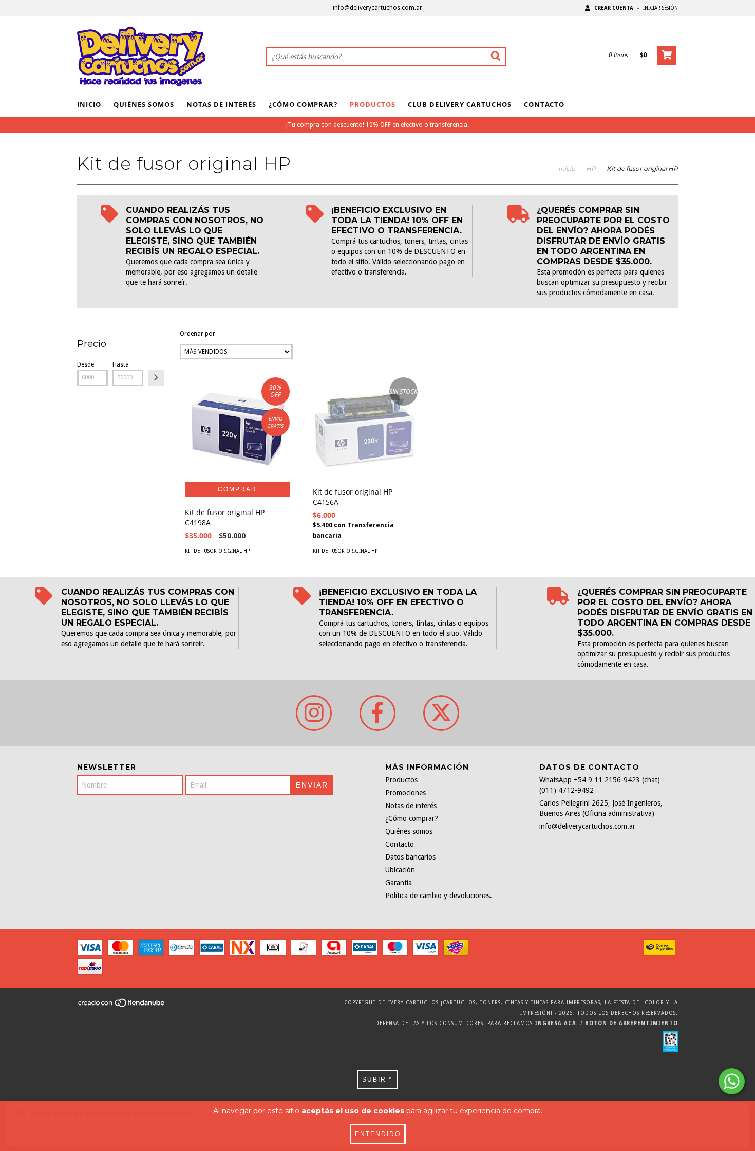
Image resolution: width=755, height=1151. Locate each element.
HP (591, 168)
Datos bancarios (410, 857)
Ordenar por (197, 333)
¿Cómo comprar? (303, 104)
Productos (372, 104)
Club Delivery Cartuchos (460, 104)
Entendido (378, 1134)
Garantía (398, 883)
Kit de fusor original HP (217, 551)
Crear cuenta (613, 8)
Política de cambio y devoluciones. (438, 895)
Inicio (89, 104)
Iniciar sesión (660, 8)
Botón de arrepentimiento (631, 1023)
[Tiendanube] (122, 1006)
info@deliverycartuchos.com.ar (377, 7)
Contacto (544, 104)
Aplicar (156, 378)
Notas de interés (221, 104)
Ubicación (400, 870)
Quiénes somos (144, 104)
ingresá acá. (556, 1023)
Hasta (120, 364)
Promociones (405, 793)
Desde (85, 364)
